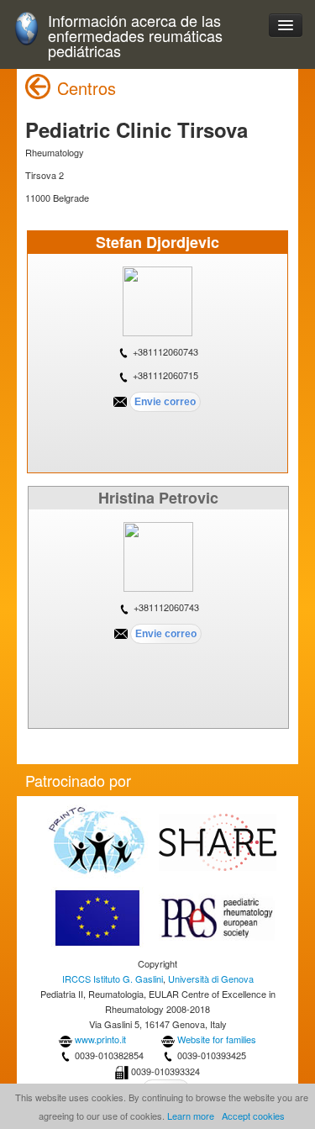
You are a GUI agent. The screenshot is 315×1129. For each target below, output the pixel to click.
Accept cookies (253, 1115)
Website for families (216, 1039)
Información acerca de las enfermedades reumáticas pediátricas (135, 35)
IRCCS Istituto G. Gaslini (112, 978)
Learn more (190, 1115)
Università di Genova (211, 978)
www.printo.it (100, 1039)
